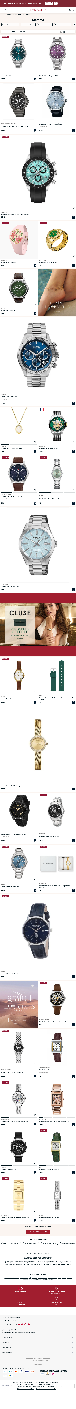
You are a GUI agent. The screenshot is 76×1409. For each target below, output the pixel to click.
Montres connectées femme (11, 1278)
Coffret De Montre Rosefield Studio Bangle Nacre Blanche (54, 886)
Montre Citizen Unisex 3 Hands (10, 887)
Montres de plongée (20, 1263)
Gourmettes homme (47, 1279)
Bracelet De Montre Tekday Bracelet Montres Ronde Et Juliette (56, 698)
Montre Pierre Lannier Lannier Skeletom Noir (53, 1022)
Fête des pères (41, 1266)
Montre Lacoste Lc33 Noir (9, 1169)
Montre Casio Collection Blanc (48, 1070)
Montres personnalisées (65, 1261)
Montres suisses (9, 1261)
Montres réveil (44, 1263)
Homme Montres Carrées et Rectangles (25, 1261)
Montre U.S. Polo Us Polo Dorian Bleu (12, 974)
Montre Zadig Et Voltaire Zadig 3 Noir (12, 1072)
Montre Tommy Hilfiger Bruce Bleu (11, 496)
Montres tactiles (41, 1261)
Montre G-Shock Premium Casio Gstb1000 (14, 126)
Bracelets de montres (23, 1266)
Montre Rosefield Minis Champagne (12, 786)
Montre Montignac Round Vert (48, 448)
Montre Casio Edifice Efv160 (10, 586)
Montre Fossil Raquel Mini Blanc (49, 1217)
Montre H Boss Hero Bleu (9, 397)
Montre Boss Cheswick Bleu (9, 76)
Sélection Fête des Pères (58, 1264)
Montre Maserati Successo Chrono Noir (13, 834)
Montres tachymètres (52, 1261)
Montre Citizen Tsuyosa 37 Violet (49, 76)
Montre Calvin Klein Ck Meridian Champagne (15, 1217)
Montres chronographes (33, 1263)
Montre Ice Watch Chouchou (48, 262)
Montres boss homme (35, 1279)
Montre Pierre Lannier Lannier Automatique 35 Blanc (17, 1121)
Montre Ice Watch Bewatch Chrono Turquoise (15, 214)
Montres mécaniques (54, 1263)
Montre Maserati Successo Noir (49, 836)
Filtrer (13, 31)
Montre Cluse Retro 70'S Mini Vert (49, 499)
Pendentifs (33, 1266)
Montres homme (42, 1278)
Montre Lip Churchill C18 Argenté (49, 1169)
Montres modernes (46, 1264)
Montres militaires (10, 1264)
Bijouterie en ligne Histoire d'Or (15, 14)
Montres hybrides (20, 1264)
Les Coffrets (49, 1266)
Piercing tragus (62, 1278)
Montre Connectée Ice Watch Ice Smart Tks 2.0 (54, 1121)
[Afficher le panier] (74, 10)
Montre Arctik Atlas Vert (8, 310)
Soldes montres (58, 1266)
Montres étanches (66, 1263)
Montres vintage (9, 1263)
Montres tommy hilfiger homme (28, 1278)
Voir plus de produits (38, 1232)
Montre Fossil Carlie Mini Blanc (10, 699)
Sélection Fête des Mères (33, 1264)
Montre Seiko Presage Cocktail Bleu (50, 124)
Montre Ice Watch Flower (9, 262)
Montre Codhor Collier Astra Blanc (11, 448)
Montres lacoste (52, 1278)
